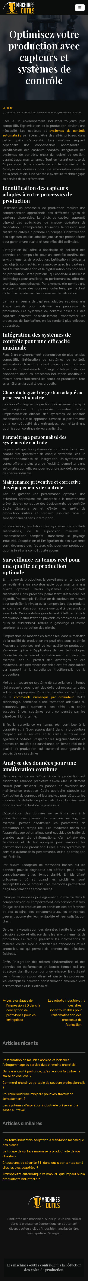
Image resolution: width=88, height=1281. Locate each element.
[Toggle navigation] (80, 7)
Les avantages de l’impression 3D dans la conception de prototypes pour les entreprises (23, 1010)
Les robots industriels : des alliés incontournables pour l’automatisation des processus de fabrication (65, 1013)
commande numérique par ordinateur (44, 697)
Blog (10, 108)
